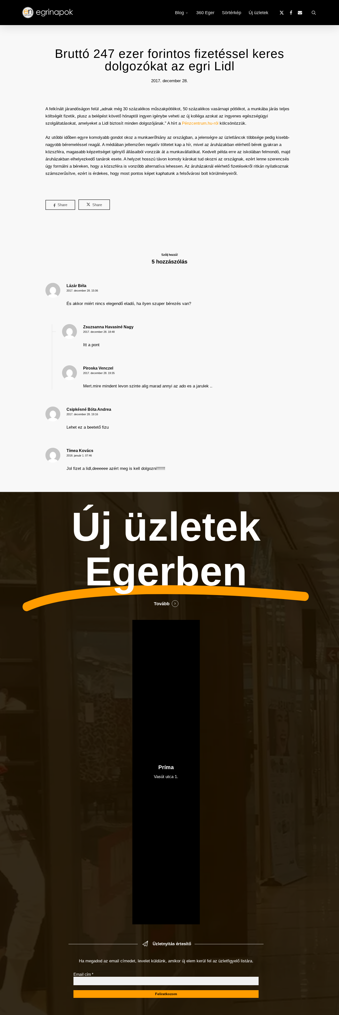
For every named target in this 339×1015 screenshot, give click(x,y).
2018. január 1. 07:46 (79, 455)
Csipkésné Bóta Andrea (89, 409)
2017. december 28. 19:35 (99, 373)
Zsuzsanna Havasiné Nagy (108, 327)
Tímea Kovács (80, 451)
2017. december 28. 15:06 (82, 290)
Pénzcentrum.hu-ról (200, 123)
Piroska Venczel (98, 368)
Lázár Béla (76, 286)
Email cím (83, 974)
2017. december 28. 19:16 (82, 414)
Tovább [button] (162, 603)
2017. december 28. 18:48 (99, 331)
